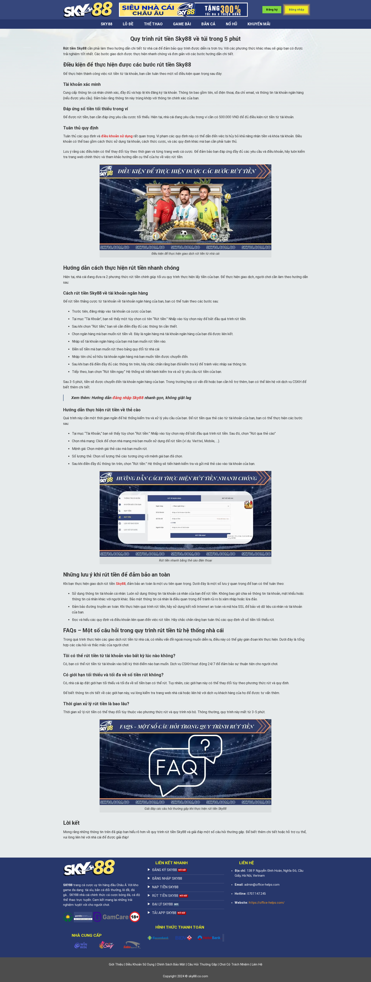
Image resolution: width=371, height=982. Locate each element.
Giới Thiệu (116, 964)
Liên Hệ (257, 964)
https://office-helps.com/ (266, 903)
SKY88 (67, 885)
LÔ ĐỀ (128, 24)
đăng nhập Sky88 (128, 397)
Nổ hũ (231, 24)
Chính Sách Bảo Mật (171, 964)
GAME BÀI (182, 24)
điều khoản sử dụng (117, 136)
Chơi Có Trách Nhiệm (234, 964)
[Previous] (70, 944)
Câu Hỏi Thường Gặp (202, 964)
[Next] (133, 944)
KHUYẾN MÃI (259, 24)
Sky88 (107, 24)
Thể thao (153, 24)
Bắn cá (208, 24)
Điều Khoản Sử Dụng (140, 964)
